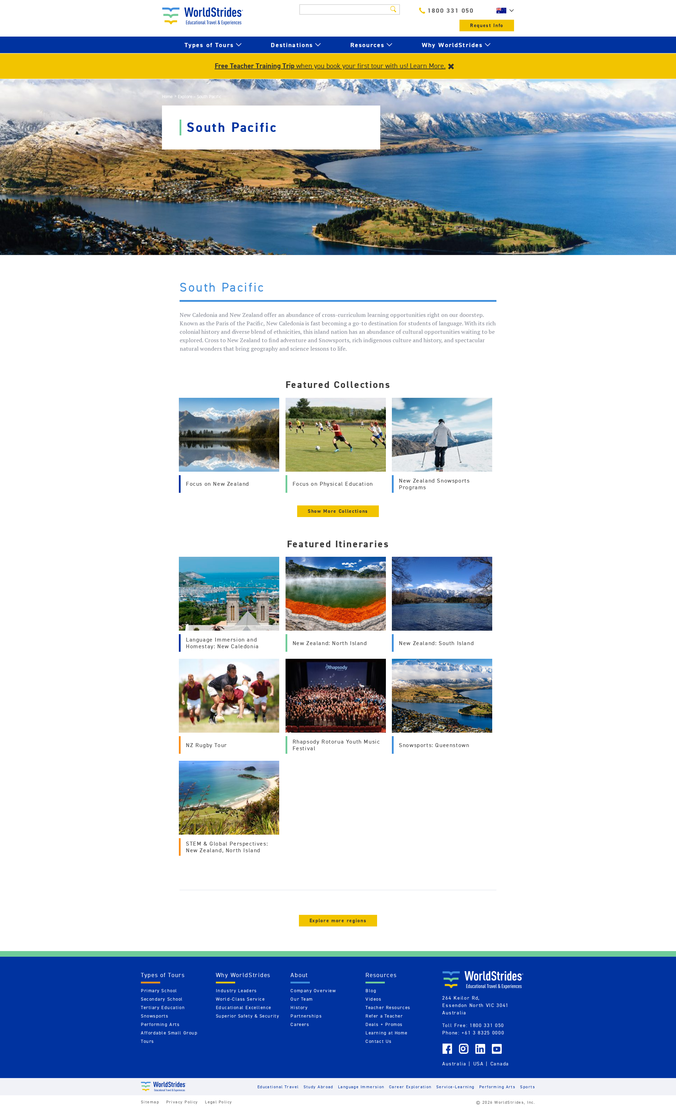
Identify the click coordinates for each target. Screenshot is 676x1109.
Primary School (159, 990)
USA (478, 1063)
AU (503, 10)
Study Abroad (318, 1086)
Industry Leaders (236, 990)
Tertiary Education (163, 1007)
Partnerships (306, 1016)
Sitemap (150, 1102)
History (299, 1007)
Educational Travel (278, 1086)
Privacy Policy (182, 1102)
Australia (454, 1063)
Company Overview (313, 990)
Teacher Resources (388, 1007)
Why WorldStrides (452, 45)
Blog (370, 990)
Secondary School (162, 999)
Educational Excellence (243, 1007)
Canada (499, 1063)
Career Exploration (410, 1086)
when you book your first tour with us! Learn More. (330, 66)
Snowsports (155, 1016)
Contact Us (378, 1041)
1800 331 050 (450, 10)
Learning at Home (386, 1032)
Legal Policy (218, 1102)
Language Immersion (361, 1086)
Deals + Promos (384, 1024)
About (299, 975)
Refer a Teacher (384, 1016)
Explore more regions (338, 920)
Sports (527, 1086)
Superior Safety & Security (248, 1016)
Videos (373, 999)
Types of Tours (209, 45)
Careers (299, 1024)
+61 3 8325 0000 (483, 1032)
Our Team (301, 999)
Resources (367, 45)
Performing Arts (160, 1024)
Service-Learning (455, 1086)
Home (167, 96)
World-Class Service (240, 999)
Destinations (292, 45)
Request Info (486, 25)
